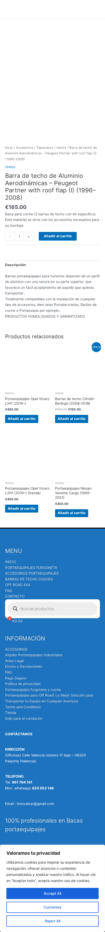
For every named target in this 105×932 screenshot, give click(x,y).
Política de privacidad (22, 684)
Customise (52, 907)
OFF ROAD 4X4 (17, 585)
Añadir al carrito (58, 236)
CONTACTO (14, 596)
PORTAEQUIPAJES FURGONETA (31, 568)
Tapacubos (44, 148)
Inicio (9, 148)
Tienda (10, 713)
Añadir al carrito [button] (21, 419)
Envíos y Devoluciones (23, 666)
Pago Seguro (15, 678)
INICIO (10, 562)
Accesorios (24, 148)
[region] (52, 888)
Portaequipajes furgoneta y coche (33, 690)
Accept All (52, 893)
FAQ (8, 591)
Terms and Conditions (23, 707)
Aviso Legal (14, 661)
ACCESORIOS (16, 649)
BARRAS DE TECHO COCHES (29, 579)
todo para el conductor (24, 718)
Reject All (52, 921)
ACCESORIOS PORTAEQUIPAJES (32, 573)
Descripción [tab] (15, 265)
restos (61, 148)
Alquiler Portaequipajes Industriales (33, 655)
